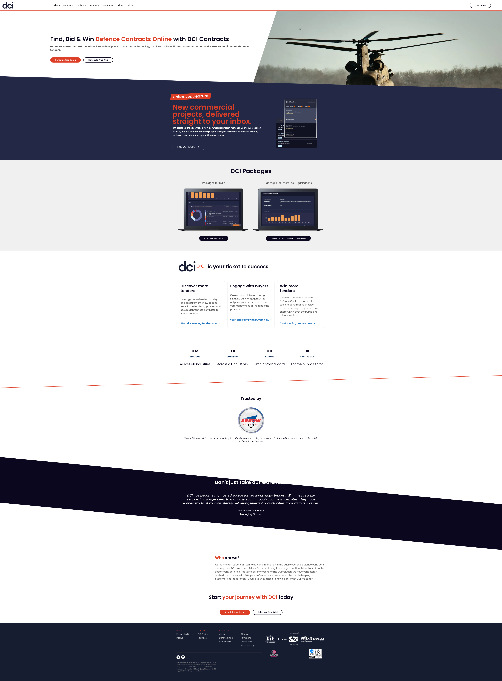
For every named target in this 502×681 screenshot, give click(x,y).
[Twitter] (178, 657)
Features (202, 637)
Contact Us (225, 641)
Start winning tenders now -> (297, 323)
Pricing (179, 637)
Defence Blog (226, 637)
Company (224, 630)
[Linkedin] (183, 657)
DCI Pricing (203, 634)
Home (179, 630)
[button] (182, 425)
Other (244, 630)
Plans (120, 5)
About (57, 5)
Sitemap (245, 634)
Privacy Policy (247, 645)
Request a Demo (184, 634)
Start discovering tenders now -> (200, 323)
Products (203, 630)
